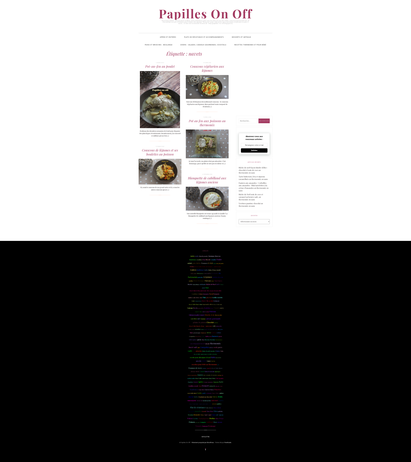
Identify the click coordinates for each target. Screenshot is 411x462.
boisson (205, 426)
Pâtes (216, 411)
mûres (204, 311)
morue (216, 322)
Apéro (200, 382)
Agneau (221, 415)
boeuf (211, 294)
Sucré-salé (193, 347)
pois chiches (197, 263)
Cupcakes (201, 390)
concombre (207, 273)
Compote (203, 422)
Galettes (221, 400)
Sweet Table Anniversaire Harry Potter (205, 378)
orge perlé (191, 411)
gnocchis (198, 361)
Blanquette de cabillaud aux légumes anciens (207, 180)
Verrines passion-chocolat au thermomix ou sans (251, 204)
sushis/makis (191, 378)
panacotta (219, 326)
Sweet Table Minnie (217, 368)
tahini (200, 304)
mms (221, 386)
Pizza (202, 415)
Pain (204, 297)
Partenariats (192, 277)
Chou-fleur (209, 411)
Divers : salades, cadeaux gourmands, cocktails (203, 45)
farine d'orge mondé (214, 270)
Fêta (203, 260)
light (221, 382)
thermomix (215, 343)
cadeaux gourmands (213, 319)
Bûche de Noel (211, 284)
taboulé (207, 344)
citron (209, 333)
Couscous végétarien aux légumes (207, 68)
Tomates (198, 426)
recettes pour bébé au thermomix (204, 364)
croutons (204, 368)
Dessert (205, 386)
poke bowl (209, 297)
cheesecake (218, 315)
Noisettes (217, 389)
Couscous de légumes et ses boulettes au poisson (160, 152)
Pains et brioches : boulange (158, 45)
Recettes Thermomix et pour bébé (250, 45)
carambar (198, 329)
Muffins (212, 418)
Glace (217, 418)
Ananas (203, 319)
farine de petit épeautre (208, 351)
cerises (219, 333)
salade (190, 263)
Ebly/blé (190, 397)
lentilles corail (193, 386)
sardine (191, 281)
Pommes (204, 263)
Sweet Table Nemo (194, 304)
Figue (207, 288)
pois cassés (197, 422)
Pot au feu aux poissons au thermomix (207, 123)
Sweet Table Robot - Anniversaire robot (199, 404)
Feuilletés (193, 270)
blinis (191, 333)
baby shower (209, 408)
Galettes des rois (217, 277)
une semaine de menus (210, 375)
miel (198, 319)
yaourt (204, 361)
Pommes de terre (195, 368)
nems (207, 311)
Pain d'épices (218, 281)
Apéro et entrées (168, 37)
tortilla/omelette (218, 297)
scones (202, 329)
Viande (216, 308)
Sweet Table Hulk (218, 304)
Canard (202, 371)
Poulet (219, 259)
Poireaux (208, 281)
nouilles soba (191, 329)
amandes (198, 411)
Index (196, 397)
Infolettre (205, 437)
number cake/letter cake (195, 297)
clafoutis (219, 422)
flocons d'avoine (210, 340)
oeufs (215, 347)
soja (194, 351)
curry (222, 308)
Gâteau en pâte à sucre (197, 315)
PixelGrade (227, 442)
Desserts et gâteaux (241, 37)
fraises (218, 351)
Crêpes (200, 294)
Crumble (213, 260)
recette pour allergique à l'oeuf (200, 357)
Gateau (190, 308)
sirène (211, 347)
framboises (194, 390)
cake (214, 326)
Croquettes (192, 336)
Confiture (195, 294)
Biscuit (208, 260)
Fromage (212, 426)
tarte (218, 284)
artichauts (203, 284)
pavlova (210, 404)
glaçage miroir (195, 371)
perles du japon (196, 332)
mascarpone (192, 400)
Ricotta (195, 308)
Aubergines (193, 340)
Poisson (192, 422)
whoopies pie (203, 332)
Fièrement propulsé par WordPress (203, 442)
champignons (203, 418)
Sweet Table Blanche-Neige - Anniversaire (200, 326)
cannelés (208, 368)
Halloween (208, 336)
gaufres (219, 404)
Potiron (189, 418)
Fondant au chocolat (205, 397)
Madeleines (192, 260)
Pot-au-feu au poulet (160, 66)
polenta (220, 411)
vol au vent (199, 400)
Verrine (195, 418)
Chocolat (210, 322)
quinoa (221, 393)
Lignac (209, 361)
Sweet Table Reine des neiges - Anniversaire (208, 266)
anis (198, 347)
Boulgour (216, 301)
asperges (217, 371)
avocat (214, 404)
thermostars (219, 340)
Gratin (199, 393)
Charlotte (190, 382)
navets (220, 336)
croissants (209, 393)
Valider (254, 150)
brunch (196, 382)
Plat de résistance (198, 407)
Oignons (216, 382)
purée (220, 347)
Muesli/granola (203, 256)
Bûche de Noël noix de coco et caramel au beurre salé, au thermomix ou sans (251, 197)
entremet (214, 400)
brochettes (215, 273)
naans (214, 263)
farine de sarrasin (209, 371)
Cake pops (193, 273)
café (217, 415)
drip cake (217, 386)
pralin (211, 301)
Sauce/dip (205, 301)
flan (203, 340)
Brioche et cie (209, 315)
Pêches (192, 266)
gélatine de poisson (199, 322)
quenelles (201, 308)
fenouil (204, 411)
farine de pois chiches (192, 375)
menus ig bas (207, 400)
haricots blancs (209, 390)
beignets (216, 294)
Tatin (221, 351)
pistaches (199, 351)
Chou (199, 386)
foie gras (220, 329)
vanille (190, 351)
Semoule (197, 415)
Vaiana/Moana (196, 284)
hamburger (200, 270)
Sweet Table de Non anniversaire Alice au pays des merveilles (205, 291)
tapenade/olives (208, 304)
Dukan (221, 284)
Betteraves (200, 273)
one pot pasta (219, 263)
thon (215, 422)
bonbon (213, 333)
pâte (218, 364)
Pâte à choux (217, 408)
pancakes (200, 277)
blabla (213, 357)
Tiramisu (190, 415)
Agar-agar (207, 415)
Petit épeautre (220, 378)
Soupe (221, 418)
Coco (213, 415)
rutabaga (219, 375)
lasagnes (206, 294)
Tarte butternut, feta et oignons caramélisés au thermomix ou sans (253, 177)
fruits (220, 397)
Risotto (190, 284)
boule (212, 281)
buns (212, 308)
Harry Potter (215, 393)
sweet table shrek (192, 393)
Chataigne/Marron (214, 256)
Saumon (215, 336)
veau (193, 301)
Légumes (208, 277)
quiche (199, 340)
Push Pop (213, 361)
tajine (203, 336)
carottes (194, 319)
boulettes (207, 308)
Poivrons (212, 311)
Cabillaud (209, 422)
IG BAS (210, 263)
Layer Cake (198, 311)
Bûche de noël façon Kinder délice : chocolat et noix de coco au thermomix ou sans (253, 170)
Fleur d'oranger (199, 281)
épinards (212, 386)
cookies (199, 260)
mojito (197, 256)
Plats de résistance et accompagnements (204, 37)
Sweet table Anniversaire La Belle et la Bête (205, 354)
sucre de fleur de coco (211, 329)
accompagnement (197, 343)
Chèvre (215, 397)
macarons (218, 357)
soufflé (204, 393)
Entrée (200, 375)
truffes (206, 270)
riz (220, 273)
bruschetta (198, 336)
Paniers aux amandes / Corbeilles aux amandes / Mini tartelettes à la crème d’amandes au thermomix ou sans (253, 187)
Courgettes (204, 347)
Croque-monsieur (208, 382)
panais (203, 287)
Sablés (193, 256)
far (222, 375)
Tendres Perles (198, 301)
